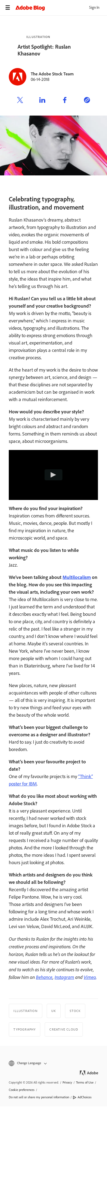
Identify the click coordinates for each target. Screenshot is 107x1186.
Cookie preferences (22, 1090)
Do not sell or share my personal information (39, 1097)
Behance (44, 977)
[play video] (54, 475)
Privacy (67, 1082)
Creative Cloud (63, 1029)
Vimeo (90, 977)
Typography (24, 1029)
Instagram (64, 977)
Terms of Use (85, 1082)
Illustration (38, 37)
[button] (53, 1063)
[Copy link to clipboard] (87, 101)
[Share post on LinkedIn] (42, 101)
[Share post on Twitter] (20, 101)
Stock (75, 1011)
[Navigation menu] (7, 7)
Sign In (94, 7)
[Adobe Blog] (61, 7)
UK (53, 1011)
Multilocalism (77, 577)
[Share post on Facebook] (65, 101)
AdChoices (85, 1097)
